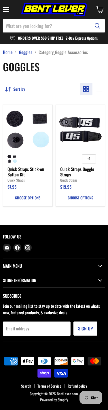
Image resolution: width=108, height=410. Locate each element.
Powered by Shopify (54, 400)
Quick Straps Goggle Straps (77, 172)
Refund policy (77, 386)
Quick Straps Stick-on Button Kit (25, 172)
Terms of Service (49, 386)
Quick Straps (16, 180)
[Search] (97, 25)
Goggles (25, 52)
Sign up (85, 328)
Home (8, 52)
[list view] (98, 89)
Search (26, 386)
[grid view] (86, 89)
